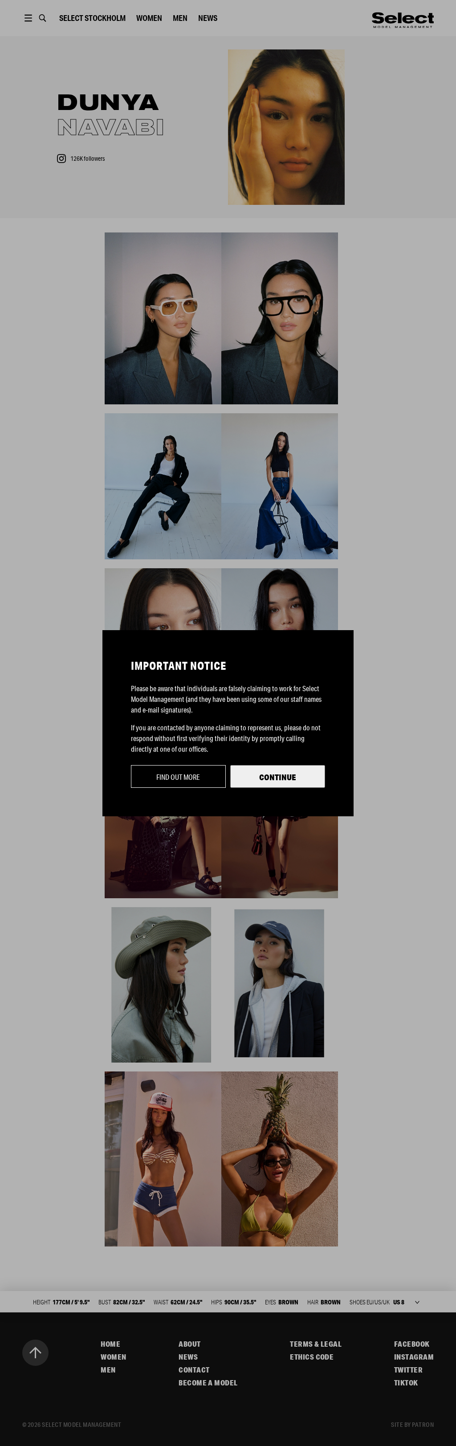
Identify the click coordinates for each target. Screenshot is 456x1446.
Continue (277, 777)
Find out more (178, 777)
